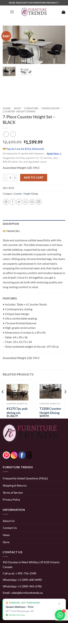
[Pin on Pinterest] (32, 202)
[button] (12, 11)
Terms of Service (13, 492)
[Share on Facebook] (13, 202)
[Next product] (6, 134)
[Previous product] (13, 134)
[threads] (25, 454)
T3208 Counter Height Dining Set (50, 413)
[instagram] (14, 454)
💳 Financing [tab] (11, 231)
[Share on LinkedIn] (39, 202)
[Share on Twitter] (19, 202)
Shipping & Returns (15, 485)
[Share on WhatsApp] (6, 202)
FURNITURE (31, 108)
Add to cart (34, 177)
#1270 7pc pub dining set (17, 411)
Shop (17, 108)
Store (6, 542)
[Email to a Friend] (26, 202)
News (6, 535)
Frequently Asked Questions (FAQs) (25, 478)
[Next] (59, 45)
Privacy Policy (11, 499)
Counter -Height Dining (19, 111)
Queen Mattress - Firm (20, 606)
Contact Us (10, 527)
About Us (9, 521)
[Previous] (8, 45)
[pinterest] (6, 454)
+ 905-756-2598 (25, 573)
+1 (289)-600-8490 (29, 579)
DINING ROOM (50, 108)
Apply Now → (54, 153)
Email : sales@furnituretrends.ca (23, 592)
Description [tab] (11, 223)
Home (7, 108)
